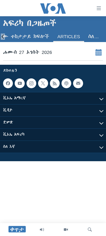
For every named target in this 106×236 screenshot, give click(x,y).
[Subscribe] (78, 83)
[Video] (66, 229)
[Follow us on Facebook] (8, 83)
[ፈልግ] (90, 229)
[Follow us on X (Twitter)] (43, 83)
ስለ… (93, 36)
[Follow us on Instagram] (31, 83)
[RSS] (55, 83)
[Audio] (42, 229)
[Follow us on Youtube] (19, 83)
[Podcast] (66, 83)
